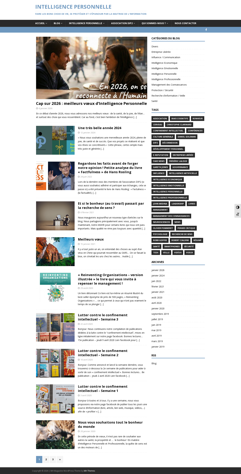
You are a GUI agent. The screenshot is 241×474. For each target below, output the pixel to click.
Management (160, 209)
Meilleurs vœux (91, 239)
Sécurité (189, 246)
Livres (191, 203)
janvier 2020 (157, 308)
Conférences (195, 130)
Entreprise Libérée (161, 51)
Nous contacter (185, 23)
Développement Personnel (168, 149)
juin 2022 (156, 281)
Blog (57, 23)
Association (160, 118)
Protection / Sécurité (162, 90)
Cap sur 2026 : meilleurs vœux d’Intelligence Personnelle (91, 103)
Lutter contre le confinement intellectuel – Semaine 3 (103, 317)
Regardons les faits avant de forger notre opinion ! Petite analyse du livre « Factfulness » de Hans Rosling (110, 167)
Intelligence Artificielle (183, 173)
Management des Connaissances (169, 84)
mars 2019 (157, 341)
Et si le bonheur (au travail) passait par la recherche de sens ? (111, 205)
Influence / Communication (165, 57)
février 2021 (157, 286)
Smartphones (172, 246)
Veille (166, 252)
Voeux (189, 252)
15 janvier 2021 (87, 243)
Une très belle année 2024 (99, 128)
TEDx (155, 252)
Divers (154, 46)
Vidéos (177, 252)
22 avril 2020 (86, 323)
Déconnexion (170, 142)
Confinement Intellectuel (168, 130)
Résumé (197, 240)
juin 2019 (156, 324)
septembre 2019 (160, 313)
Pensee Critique (186, 228)
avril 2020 (156, 302)
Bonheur (198, 118)
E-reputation (160, 155)
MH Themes (89, 470)
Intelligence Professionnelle (166, 79)
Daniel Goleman (187, 136)
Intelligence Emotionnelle (164, 68)
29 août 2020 (86, 288)
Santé (154, 101)
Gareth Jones (160, 167)
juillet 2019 (157, 319)
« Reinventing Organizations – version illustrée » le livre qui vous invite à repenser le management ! (110, 279)
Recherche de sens (182, 234)
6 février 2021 (87, 212)
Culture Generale (163, 136)
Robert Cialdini (180, 240)
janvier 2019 (157, 346)
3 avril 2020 (85, 395)
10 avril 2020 (86, 359)
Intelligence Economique (164, 62)
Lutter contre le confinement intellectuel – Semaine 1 (103, 388)
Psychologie (160, 234)
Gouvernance (180, 167)
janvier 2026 (157, 270)
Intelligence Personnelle (85, 23)
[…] (135, 117)
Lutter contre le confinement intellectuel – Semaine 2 (103, 352)
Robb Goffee (160, 240)
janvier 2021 (157, 291)
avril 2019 (156, 335)
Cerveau (157, 124)
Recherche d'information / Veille (168, 95)
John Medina (160, 203)
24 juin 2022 (86, 176)
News (177, 222)
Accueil (40, 23)
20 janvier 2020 (87, 431)
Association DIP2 (122, 23)
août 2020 (156, 297)
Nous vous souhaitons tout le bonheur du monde (110, 424)
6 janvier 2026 (45, 108)
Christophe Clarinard (179, 124)
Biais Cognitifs (179, 118)
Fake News (158, 161)
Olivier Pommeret (163, 228)
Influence (158, 173)
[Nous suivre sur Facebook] (206, 30)
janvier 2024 (157, 275)
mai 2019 (156, 330)
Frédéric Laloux (178, 161)
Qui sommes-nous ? (154, 23)
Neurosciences (161, 222)
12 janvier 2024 (87, 132)
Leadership (178, 203)
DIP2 (155, 142)
